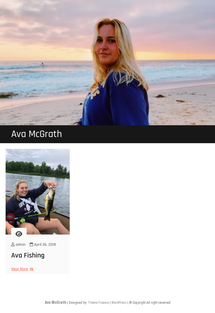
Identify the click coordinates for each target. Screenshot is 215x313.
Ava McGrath (36, 134)
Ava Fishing (28, 255)
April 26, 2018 (44, 244)
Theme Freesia (98, 303)
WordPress (119, 303)
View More (21, 269)
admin (20, 244)
